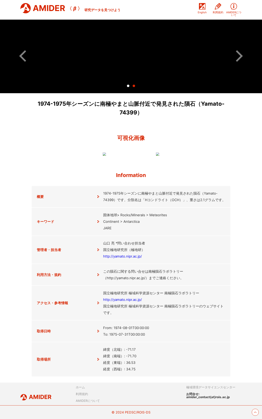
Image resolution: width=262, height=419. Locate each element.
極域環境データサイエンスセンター (210, 387)
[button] (25, 56)
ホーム (80, 387)
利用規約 (82, 394)
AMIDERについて (88, 401)
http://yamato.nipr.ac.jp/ (122, 256)
